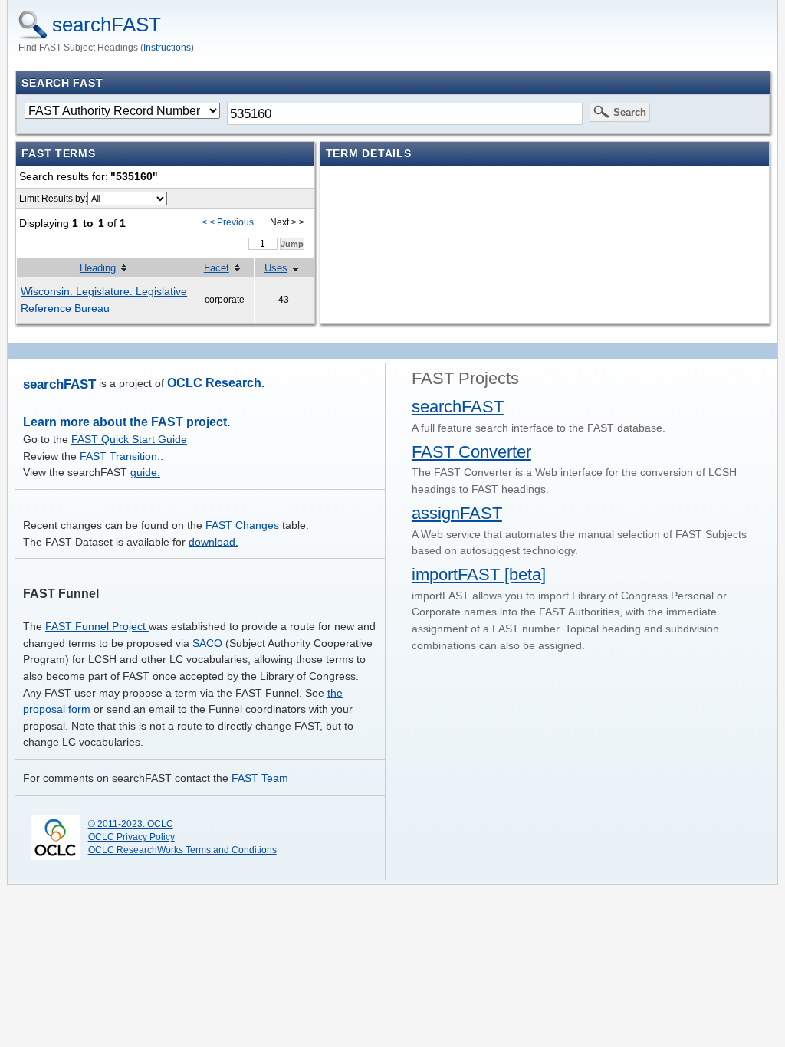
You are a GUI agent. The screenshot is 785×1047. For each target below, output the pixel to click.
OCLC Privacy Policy (131, 837)
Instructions (167, 47)
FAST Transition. (120, 456)
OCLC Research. (215, 382)
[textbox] (405, 113)
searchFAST (106, 24)
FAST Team (260, 778)
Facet (216, 268)
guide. (145, 472)
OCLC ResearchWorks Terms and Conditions (182, 850)
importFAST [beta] (479, 574)
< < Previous (228, 222)
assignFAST (457, 513)
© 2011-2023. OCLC (130, 824)
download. (213, 542)
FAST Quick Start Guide (129, 439)
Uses (275, 268)
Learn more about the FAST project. (126, 421)
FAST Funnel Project (97, 626)
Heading (98, 268)
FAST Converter (471, 451)
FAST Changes (242, 525)
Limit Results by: (53, 198)
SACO (207, 643)
